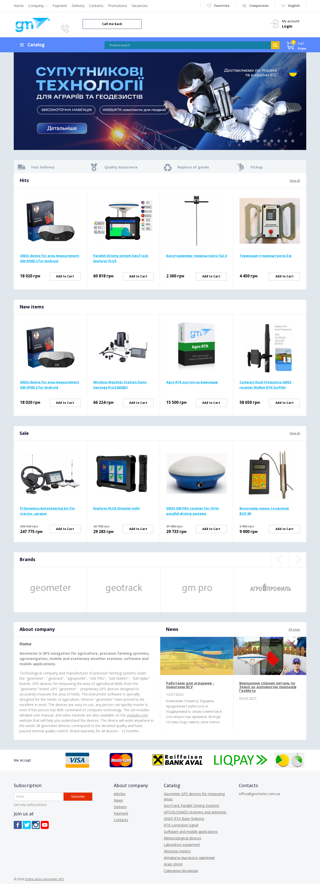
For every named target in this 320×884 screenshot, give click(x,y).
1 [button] (236, 140)
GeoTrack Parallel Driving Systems (191, 805)
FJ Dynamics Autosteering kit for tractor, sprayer (47, 511)
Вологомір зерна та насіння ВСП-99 (264, 511)
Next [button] (297, 560)
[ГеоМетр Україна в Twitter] (27, 825)
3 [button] (250, 140)
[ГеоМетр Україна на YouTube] (45, 825)
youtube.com (137, 715)
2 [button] (243, 140)
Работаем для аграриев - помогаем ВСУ (190, 685)
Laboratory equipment (182, 844)
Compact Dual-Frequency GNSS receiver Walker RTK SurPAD (266, 385)
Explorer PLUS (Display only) (116, 508)
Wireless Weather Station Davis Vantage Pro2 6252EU (119, 385)
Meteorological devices (182, 838)
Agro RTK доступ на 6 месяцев (192, 382)
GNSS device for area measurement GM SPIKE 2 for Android (49, 258)
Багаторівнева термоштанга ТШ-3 (196, 255)
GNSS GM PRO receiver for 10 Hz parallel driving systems (192, 511)
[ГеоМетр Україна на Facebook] (18, 825)
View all (295, 181)
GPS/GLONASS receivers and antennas (195, 812)
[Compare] (78, 197)
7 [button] (278, 140)
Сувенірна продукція (181, 870)
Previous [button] (279, 560)
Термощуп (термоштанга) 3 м (266, 255)
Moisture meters (177, 851)
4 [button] (257, 140)
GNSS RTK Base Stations (184, 818)
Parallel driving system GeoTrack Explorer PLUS (120, 258)
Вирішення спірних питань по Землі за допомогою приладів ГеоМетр (267, 687)
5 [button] (264, 140)
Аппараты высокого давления (189, 857)
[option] (160, 101)
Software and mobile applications (191, 831)
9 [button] (292, 140)
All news (294, 629)
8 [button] (285, 140)
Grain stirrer (173, 864)
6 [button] (271, 140)
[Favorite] (78, 205)
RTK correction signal (181, 825)
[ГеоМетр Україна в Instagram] (36, 825)
